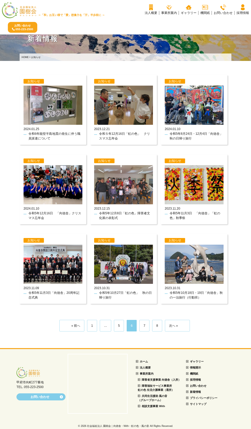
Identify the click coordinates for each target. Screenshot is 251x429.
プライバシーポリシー (203, 397)
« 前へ (75, 325)
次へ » (173, 325)
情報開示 (195, 367)
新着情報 (195, 391)
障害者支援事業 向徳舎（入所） (161, 379)
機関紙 (194, 373)
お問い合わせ (198, 385)
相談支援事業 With (153, 406)
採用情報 (195, 379)
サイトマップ (198, 403)
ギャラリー (197, 361)
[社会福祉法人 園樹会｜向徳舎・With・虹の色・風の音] (28, 376)
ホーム (144, 361)
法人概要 (145, 367)
